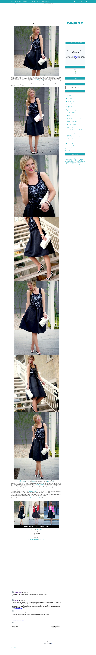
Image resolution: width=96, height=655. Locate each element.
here (48, 481)
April (69, 109)
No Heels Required (71, 110)
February (70, 143)
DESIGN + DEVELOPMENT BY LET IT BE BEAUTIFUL (48, 653)
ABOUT (16, 1)
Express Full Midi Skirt (35, 480)
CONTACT (39, 1)
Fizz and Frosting (39, 529)
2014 (68, 95)
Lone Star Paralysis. (38, 79)
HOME (12, 1)
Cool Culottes (70, 123)
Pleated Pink (70, 138)
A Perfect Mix (70, 127)
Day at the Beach (71, 112)
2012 (68, 148)
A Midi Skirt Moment (72, 121)
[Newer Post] (15, 627)
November (70, 98)
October (70, 99)
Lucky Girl (69, 135)
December (70, 96)
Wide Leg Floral (71, 117)
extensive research (40, 484)
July (69, 104)
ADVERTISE (32, 1)
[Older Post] (55, 627)
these (29, 481)
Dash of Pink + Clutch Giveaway (74, 129)
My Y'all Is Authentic (72, 124)
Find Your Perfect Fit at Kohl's (74, 126)
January (70, 145)
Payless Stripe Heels (56, 480)
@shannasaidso (78, 42)
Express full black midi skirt (36, 497)
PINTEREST (42, 539)
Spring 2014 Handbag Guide (73, 136)
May (69, 107)
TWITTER (36, 539)
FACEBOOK (30, 539)
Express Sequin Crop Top (17, 480)
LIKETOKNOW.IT (45, 1)
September (70, 101)
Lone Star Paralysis (33, 491)
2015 (68, 93)
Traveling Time (70, 115)
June (69, 106)
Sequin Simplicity (71, 133)
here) (50, 480)
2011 (68, 150)
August (69, 103)
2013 (68, 147)
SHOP (20, 1)
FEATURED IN (26, 1)
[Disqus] (36, 571)
